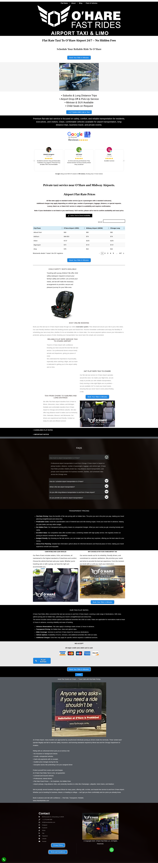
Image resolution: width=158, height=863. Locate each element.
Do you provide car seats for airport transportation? (66, 498)
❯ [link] (123, 253)
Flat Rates (64, 3)
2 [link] (105, 253)
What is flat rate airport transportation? (62, 487)
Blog (80, 3)
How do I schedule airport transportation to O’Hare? (66, 481)
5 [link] (113, 253)
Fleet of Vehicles (91, 3)
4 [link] (110, 253)
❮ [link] (99, 253)
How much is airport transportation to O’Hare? (65, 458)
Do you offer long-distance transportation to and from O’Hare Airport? (72, 492)
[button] (124, 161)
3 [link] (107, 253)
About (73, 3)
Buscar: (100, 222)
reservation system (82, 327)
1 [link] (102, 253)
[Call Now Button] (4, 859)
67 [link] (120, 253)
